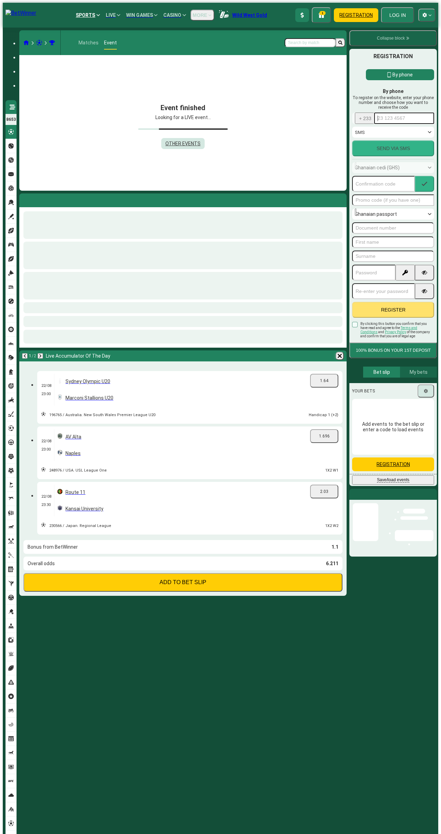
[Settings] (426, 391)
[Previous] (25, 199)
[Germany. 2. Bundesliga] (52, 43)
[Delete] (340, 199)
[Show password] (424, 273)
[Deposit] (302, 15)
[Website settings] (426, 15)
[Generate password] (405, 273)
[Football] (39, 43)
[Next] (42, 199)
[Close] (431, 500)
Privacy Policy (395, 332)
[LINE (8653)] (26, 43)
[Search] (340, 42)
